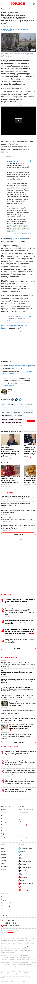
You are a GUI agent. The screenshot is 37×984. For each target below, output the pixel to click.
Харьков (3, 860)
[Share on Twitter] (16, 399)
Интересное (5, 837)
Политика (4, 809)
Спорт (3, 819)
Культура (4, 822)
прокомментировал (18, 239)
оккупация (11, 404)
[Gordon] (18, 3)
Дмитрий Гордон (26, 848)
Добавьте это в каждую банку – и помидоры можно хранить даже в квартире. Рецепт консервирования (20, 762)
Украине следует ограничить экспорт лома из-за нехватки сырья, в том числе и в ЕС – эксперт (17, 696)
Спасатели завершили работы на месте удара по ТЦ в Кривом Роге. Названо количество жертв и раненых (18, 680)
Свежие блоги (7, 493)
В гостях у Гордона (24, 812)
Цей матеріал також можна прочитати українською (16, 29)
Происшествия (5, 831)
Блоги (20, 815)
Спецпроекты (22, 840)
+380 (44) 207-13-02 (11, 923)
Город (3, 844)
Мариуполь (4, 866)
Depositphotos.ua (29, 947)
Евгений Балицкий (7, 415)
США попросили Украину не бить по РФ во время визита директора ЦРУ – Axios (18, 719)
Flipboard (24, 877)
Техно (3, 825)
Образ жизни (5, 828)
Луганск (3, 869)
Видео (20, 831)
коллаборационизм (27, 412)
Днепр (3, 863)
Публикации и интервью (25, 809)
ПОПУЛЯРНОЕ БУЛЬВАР (11, 747)
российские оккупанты (13, 412)
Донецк (3, 857)
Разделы (21, 803)
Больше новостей (18, 742)
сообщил (5, 79)
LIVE (19, 822)
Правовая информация (8, 906)
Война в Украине (12, 9)
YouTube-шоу (22, 837)
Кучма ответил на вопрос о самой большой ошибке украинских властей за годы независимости (20, 640)
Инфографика (5, 834)
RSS (22, 880)
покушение (29, 404)
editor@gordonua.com (11, 926)
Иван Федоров (19, 415)
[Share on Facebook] (12, 399)
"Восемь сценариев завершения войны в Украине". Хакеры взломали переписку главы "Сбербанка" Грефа (17, 689)
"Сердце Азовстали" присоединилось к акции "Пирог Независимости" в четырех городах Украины (16, 736)
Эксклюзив (21, 825)
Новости (4, 803)
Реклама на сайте (6, 903)
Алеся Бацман (25, 871)
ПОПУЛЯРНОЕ (6, 595)
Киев (2, 848)
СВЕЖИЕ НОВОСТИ (9, 657)
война (4, 404)
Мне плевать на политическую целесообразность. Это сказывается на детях (17, 518)
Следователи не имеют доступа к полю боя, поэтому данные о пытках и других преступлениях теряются (18, 526)
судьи (27, 407)
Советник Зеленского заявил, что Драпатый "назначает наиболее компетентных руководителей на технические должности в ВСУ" (20, 611)
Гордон (3, 9)
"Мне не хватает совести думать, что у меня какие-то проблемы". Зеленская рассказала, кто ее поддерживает (20, 772)
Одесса (3, 854)
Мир (10, 458)
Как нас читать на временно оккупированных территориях (6, 912)
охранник (24, 409)
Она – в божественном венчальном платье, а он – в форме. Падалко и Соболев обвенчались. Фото (20, 753)
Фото (20, 828)
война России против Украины (10, 409)
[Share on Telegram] (20, 399)
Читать (31, 421)
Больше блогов (18, 534)
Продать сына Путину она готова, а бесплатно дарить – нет (16, 504)
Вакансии (4, 897)
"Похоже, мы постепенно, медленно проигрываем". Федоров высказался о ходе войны (16, 672)
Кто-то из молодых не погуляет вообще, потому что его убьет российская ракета (18, 497)
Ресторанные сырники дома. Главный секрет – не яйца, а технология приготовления (18, 791)
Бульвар (5, 462)
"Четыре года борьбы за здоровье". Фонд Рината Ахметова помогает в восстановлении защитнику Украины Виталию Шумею (18, 711)
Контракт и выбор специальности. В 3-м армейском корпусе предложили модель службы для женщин (18, 664)
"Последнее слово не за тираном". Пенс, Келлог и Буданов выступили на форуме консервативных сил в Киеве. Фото (19, 631)
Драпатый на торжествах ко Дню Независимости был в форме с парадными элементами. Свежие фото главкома (19, 781)
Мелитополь (20, 404)
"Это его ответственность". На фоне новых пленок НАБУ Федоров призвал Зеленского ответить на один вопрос (20, 601)
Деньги (3, 812)
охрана (31, 409)
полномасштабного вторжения (22, 366)
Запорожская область (8, 407)
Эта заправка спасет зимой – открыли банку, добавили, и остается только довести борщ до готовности (10, 480)
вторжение (20, 407)
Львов (3, 851)
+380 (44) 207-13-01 (11, 920)
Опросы (20, 834)
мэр (3, 412)
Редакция (4, 900)
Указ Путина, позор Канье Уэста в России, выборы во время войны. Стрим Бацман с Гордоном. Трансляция (18, 727)
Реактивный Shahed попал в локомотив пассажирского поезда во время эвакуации (19, 621)
